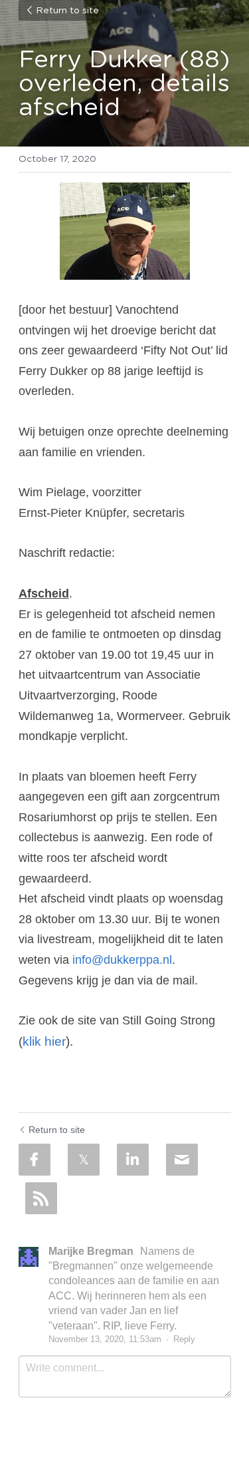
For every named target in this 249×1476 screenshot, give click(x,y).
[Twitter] (84, 1160)
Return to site (67, 10)
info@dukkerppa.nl (122, 959)
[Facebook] (34, 1160)
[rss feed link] (41, 1198)
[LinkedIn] (133, 1160)
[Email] (182, 1160)
